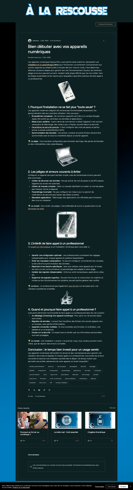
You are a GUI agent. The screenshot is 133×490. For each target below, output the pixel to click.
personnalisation (70, 378)
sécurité (83, 366)
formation (43, 378)
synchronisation (34, 374)
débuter (93, 378)
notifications (83, 378)
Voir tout (112, 408)
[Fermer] (130, 486)
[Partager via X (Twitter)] (34, 390)
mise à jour (42, 382)
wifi (51, 382)
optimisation (65, 374)
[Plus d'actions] (103, 40)
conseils (95, 374)
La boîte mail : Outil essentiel (66, 432)
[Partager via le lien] (44, 390)
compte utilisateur (61, 382)
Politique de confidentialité (21, 487)
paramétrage (66, 370)
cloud (45, 374)
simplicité (32, 382)
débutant (75, 374)
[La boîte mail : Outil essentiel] (67, 420)
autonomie (32, 378)
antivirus (51, 366)
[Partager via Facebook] (29, 390)
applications (77, 370)
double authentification (36, 366)
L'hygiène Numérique (96, 432)
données (87, 370)
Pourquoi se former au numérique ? (29, 433)
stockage (92, 366)
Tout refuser (112, 486)
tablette (31, 370)
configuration (53, 370)
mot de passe (61, 366)
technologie (86, 374)
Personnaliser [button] (99, 486)
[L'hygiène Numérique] (100, 420)
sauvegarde (73, 366)
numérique (97, 370)
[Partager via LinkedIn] (39, 390)
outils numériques (56, 378)
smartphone (42, 370)
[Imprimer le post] (49, 390)
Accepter (123, 486)
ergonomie (53, 374)
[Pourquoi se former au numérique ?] (33, 420)
